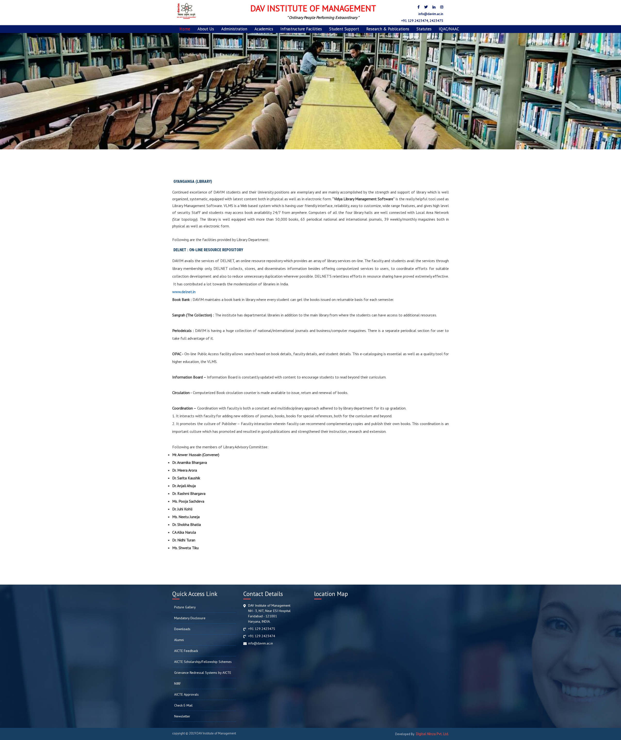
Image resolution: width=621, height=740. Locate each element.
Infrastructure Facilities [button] (301, 29)
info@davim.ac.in (430, 14)
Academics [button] (263, 29)
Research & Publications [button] (387, 29)
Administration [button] (234, 29)
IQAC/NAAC (449, 29)
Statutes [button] (424, 29)
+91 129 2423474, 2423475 (421, 20)
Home (185, 29)
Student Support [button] (344, 29)
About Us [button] (205, 29)
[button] (46, 91)
